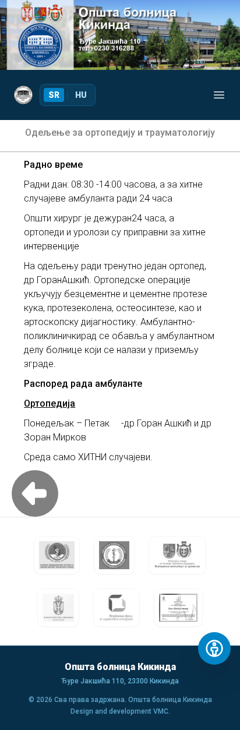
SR (53, 95)
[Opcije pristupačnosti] (214, 648)
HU (81, 95)
